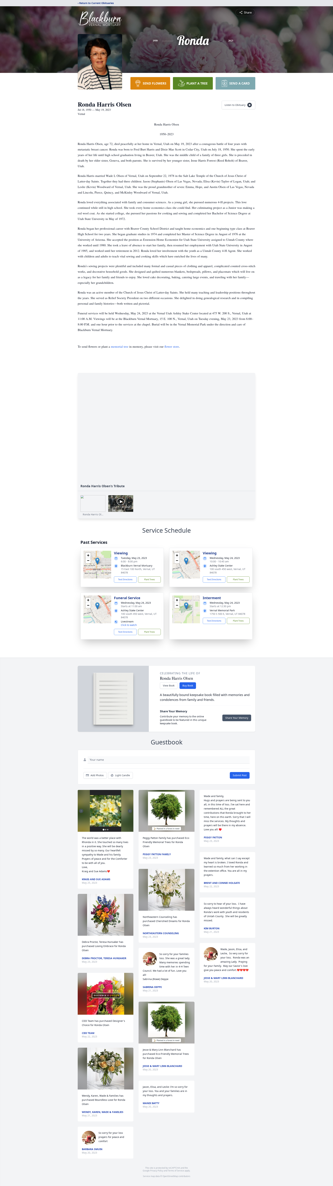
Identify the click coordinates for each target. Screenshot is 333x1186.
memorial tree (119, 346)
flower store (171, 346)
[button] (97, 561)
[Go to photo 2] (105, 829)
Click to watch (129, 625)
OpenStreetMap (170, 1176)
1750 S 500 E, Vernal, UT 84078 (227, 613)
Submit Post (240, 775)
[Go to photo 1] (103, 830)
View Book (168, 685)
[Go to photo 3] (107, 829)
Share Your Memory (236, 717)
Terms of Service (176, 1170)
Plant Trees (149, 579)
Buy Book (187, 685)
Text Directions (125, 579)
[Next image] (130, 811)
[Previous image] (81, 811)
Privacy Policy (156, 1170)
